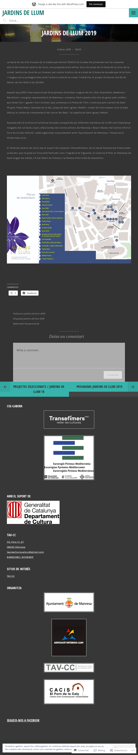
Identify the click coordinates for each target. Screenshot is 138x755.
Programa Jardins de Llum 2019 (99, 386)
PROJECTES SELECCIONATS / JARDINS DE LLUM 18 (38, 389)
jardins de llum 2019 (34, 313)
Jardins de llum (23, 12)
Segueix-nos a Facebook (23, 720)
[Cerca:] (23, 20)
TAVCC (78, 49)
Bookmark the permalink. (26, 323)
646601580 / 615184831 (20, 557)
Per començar (96, 4)
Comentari (112, 374)
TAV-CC (11, 576)
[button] (69, 420)
